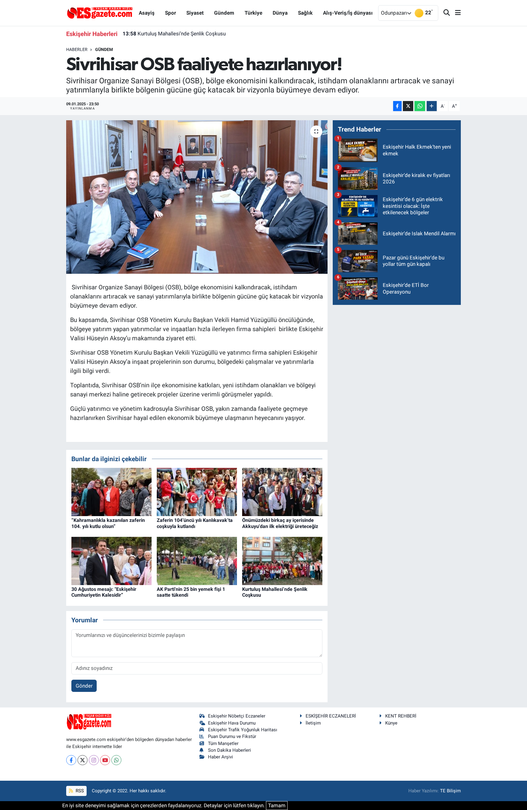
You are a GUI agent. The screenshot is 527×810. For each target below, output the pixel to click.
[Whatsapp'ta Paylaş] (419, 106)
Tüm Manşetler (223, 743)
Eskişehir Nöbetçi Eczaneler (236, 716)
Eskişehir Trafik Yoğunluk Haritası (242, 729)
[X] (82, 760)
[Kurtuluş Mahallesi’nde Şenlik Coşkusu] (282, 561)
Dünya (280, 13)
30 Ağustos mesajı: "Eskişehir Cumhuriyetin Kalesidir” (103, 592)
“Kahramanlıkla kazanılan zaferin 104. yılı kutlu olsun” (108, 523)
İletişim (313, 723)
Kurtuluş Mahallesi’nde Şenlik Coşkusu (174, 34)
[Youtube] (105, 760)
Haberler (77, 49)
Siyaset (195, 13)
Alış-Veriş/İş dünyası (348, 13)
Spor (170, 13)
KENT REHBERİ (400, 716)
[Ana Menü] (455, 13)
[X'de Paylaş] (408, 106)
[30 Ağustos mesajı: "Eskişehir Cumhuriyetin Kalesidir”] (111, 561)
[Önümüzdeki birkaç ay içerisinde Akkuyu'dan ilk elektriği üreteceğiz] (282, 492)
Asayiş (147, 13)
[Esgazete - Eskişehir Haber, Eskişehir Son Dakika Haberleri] (99, 12)
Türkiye (253, 13)
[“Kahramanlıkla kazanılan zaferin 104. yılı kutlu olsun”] (111, 492)
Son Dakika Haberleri (229, 750)
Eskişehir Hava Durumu (232, 723)
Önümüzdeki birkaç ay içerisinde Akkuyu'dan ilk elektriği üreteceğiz (280, 523)
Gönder (84, 686)
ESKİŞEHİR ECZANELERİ (331, 716)
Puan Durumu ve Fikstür (232, 736)
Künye (391, 723)
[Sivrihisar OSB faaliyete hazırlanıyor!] (197, 196)
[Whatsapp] (116, 760)
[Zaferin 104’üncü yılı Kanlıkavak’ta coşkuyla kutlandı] (197, 492)
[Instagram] (94, 760)
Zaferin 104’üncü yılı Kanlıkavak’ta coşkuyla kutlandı (195, 523)
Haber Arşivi (220, 757)
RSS (79, 791)
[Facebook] (71, 760)
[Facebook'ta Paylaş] (397, 106)
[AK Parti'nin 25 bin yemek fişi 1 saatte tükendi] (197, 561)
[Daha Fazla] (432, 106)
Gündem (224, 13)
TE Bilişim (450, 791)
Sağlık (305, 13)
